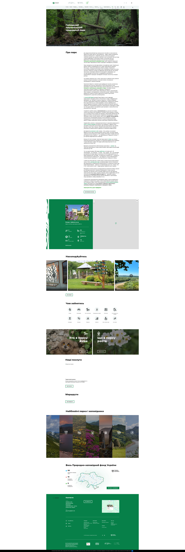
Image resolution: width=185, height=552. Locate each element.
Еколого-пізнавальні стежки (88, 523)
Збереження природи (96, 523)
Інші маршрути (70, 401)
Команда (112, 523)
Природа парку (95, 522)
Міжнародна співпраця (105, 522)
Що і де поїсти (86, 526)
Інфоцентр (117, 8)
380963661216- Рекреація (69, 504)
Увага (124, 8)
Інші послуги (69, 386)
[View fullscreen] (94, 202)
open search (132, 7)
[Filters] (137, 200)
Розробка (117, 544)
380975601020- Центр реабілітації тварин (71, 506)
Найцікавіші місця (86, 522)
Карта (121, 8)
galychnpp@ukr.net (70, 510)
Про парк (112, 522)
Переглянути (83, 351)
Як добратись (88, 501)
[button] (53, 28)
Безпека (69, 526)
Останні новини (104, 527)
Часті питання (86, 528)
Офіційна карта (68, 245)
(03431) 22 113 (69, 502)
